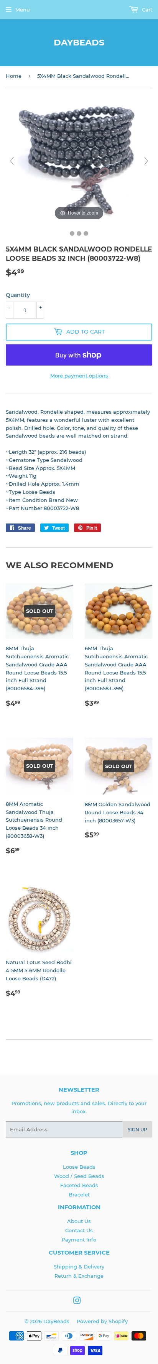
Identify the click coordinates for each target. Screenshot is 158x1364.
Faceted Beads (79, 1185)
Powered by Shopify (102, 1321)
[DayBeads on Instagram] (77, 1302)
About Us (79, 1221)
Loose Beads (79, 1167)
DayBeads (79, 42)
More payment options (79, 375)
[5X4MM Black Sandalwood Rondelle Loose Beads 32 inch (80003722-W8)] (72, 233)
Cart (146, 10)
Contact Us (79, 1230)
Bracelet (79, 1194)
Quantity (18, 295)
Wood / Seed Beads (79, 1176)
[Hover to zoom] (79, 161)
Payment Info (79, 1239)
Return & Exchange (79, 1276)
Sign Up (137, 1129)
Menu (22, 10)
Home (13, 76)
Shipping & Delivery (79, 1266)
